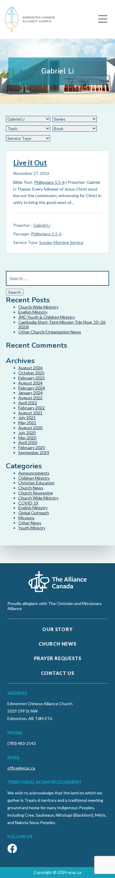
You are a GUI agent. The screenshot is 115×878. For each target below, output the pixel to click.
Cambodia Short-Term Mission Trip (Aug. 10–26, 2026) (62, 325)
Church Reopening (35, 492)
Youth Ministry (31, 527)
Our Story (57, 629)
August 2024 (30, 382)
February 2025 (31, 377)
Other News (29, 522)
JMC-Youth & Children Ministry (46, 317)
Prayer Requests (57, 658)
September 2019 (33, 452)
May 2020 (27, 437)
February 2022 (31, 407)
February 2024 (31, 387)
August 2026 (30, 367)
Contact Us (57, 673)
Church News (30, 487)
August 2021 (30, 412)
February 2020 (31, 447)
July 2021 (27, 417)
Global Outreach (33, 512)
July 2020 (27, 432)
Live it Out (30, 162)
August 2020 (30, 427)
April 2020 (27, 442)
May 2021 (27, 422)
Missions (26, 517)
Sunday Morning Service (61, 242)
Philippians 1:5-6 (49, 182)
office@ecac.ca (21, 767)
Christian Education (36, 482)
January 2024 (30, 392)
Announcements (33, 472)
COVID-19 (28, 502)
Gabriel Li (41, 225)
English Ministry (32, 312)
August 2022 (30, 397)
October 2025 (31, 372)
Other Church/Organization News (49, 331)
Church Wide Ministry (38, 306)
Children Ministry (34, 477)
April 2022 (27, 402)
